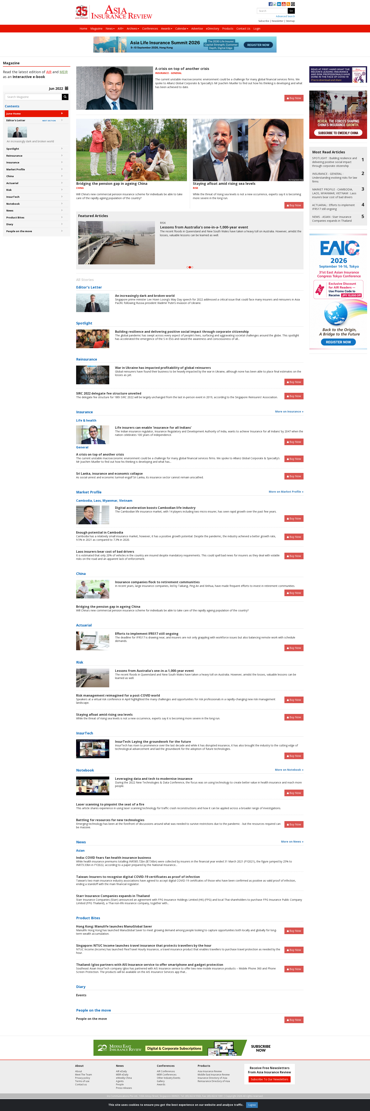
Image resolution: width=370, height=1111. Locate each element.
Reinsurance (14, 155)
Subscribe (263, 21)
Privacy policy (82, 1078)
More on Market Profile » (286, 491)
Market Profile (15, 169)
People (120, 1084)
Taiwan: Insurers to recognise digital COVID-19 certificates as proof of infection (138, 877)
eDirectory (212, 28)
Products (227, 28)
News (109, 28)
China (10, 176)
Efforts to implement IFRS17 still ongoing (146, 633)
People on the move (19, 231)
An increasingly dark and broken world (145, 296)
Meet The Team (83, 1074)
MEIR (64, 72)
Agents (120, 1081)
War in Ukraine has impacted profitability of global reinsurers (163, 368)
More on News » (292, 841)
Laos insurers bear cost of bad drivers (105, 551)
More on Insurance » (289, 411)
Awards (165, 28)
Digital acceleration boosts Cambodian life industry (155, 508)
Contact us (81, 1084)
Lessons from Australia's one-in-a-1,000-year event (154, 671)
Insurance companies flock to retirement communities (157, 582)
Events (81, 995)
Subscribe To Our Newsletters (269, 1079)
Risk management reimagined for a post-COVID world (118, 695)
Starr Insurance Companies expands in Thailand (113, 896)
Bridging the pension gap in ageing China (111, 183)
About (78, 1071)
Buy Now (295, 98)
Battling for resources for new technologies (110, 820)
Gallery (161, 1081)
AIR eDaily (121, 1071)
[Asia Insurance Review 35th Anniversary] (113, 12)
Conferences (150, 28)
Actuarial (12, 183)
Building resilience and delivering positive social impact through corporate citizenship (182, 331)
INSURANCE (162, 73)
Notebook (13, 203)
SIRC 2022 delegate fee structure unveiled (108, 393)
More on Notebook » (289, 770)
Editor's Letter (31, 120)
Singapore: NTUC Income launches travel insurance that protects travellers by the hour (143, 945)
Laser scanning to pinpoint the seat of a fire (268, 227)
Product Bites (15, 217)
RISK (195, 188)
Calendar (180, 28)
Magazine (96, 28)
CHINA (80, 188)
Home (83, 28)
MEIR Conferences (166, 1074)
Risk (9, 190)
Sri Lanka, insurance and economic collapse (109, 473)
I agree (252, 1105)
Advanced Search (285, 16)
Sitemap (290, 21)
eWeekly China (124, 1078)
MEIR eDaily (122, 1074)
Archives (132, 28)
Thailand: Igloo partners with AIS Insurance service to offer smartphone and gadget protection (149, 964)
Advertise (197, 28)
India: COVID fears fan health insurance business (113, 858)
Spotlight (12, 148)
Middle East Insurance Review (214, 1074)
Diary (9, 224)
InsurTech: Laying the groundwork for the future (153, 741)
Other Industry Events (168, 1078)
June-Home (13, 113)
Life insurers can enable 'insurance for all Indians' (153, 427)
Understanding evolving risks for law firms (334, 177)
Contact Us (243, 28)
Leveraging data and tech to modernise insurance (154, 779)
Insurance (12, 162)
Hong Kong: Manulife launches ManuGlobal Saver (114, 926)
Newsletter (277, 21)
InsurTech (12, 197)
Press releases (124, 1088)
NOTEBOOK (238, 223)
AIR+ (121, 28)
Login (256, 28)
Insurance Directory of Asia (212, 1078)
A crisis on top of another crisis (182, 68)
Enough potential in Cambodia (99, 532)
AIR (48, 72)
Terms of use (82, 1081)
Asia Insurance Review (210, 1071)
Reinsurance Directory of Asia (214, 1081)
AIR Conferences (166, 1071)
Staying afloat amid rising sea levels (224, 183)
